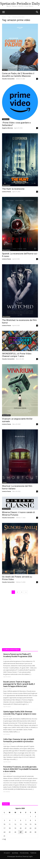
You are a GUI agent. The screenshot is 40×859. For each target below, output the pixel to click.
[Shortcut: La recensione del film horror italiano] (20, 456)
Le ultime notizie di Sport (11, 649)
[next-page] (26, 592)
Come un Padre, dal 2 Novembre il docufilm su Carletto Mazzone (18, 74)
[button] (37, 12)
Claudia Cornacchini (8, 78)
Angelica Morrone (7, 128)
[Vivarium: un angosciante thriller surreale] (20, 390)
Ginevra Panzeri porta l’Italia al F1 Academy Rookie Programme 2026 (17, 655)
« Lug (4, 839)
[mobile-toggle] (3, 12)
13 (20, 824)
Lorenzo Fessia (6, 191)
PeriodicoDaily (24, 853)
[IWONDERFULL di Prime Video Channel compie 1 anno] (20, 341)
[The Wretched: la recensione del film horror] (20, 291)
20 (20, 828)
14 (25, 824)
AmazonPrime (6, 185)
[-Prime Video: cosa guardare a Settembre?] (20, 102)
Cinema (4, 482)
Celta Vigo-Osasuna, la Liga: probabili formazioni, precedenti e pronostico (18, 740)
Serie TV (5, 70)
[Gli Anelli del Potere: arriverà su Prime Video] (20, 548)
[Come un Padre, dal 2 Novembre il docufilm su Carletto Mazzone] (20, 47)
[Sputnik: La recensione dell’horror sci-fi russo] (20, 224)
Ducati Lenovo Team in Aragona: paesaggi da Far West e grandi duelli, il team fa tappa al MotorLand (19, 684)
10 (4, 824)
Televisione (6, 119)
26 (15, 832)
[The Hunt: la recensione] (20, 159)
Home (4, 17)
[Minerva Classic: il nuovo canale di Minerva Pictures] (20, 503)
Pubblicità (33, 853)
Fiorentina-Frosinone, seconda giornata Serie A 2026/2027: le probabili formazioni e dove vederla (20, 769)
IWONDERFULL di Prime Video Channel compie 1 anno (16, 354)
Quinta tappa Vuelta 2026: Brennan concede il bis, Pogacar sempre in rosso (19, 713)
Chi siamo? (7, 853)
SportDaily (15, 853)
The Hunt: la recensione (13, 189)
